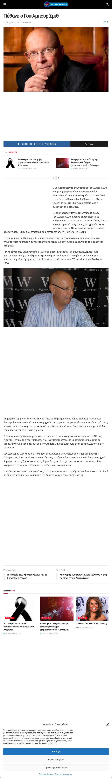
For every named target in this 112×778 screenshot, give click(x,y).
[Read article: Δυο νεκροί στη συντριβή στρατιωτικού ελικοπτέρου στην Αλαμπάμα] (10, 162)
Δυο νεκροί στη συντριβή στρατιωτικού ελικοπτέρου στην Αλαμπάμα (33, 162)
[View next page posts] (58, 178)
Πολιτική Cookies (46, 774)
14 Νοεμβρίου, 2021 (12, 22)
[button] (107, 724)
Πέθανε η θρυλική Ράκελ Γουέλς (91, 623)
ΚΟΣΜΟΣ (27, 22)
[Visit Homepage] (56, 4)
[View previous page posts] (53, 178)
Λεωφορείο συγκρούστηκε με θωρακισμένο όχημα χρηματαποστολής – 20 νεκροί (85, 162)
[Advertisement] (31, 115)
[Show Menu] (5, 4)
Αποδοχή (56, 751)
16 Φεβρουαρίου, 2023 (27, 168)
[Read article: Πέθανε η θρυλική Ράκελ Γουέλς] (93, 609)
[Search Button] (107, 4)
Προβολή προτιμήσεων (56, 767)
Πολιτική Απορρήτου (63, 774)
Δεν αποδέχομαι (56, 759)
